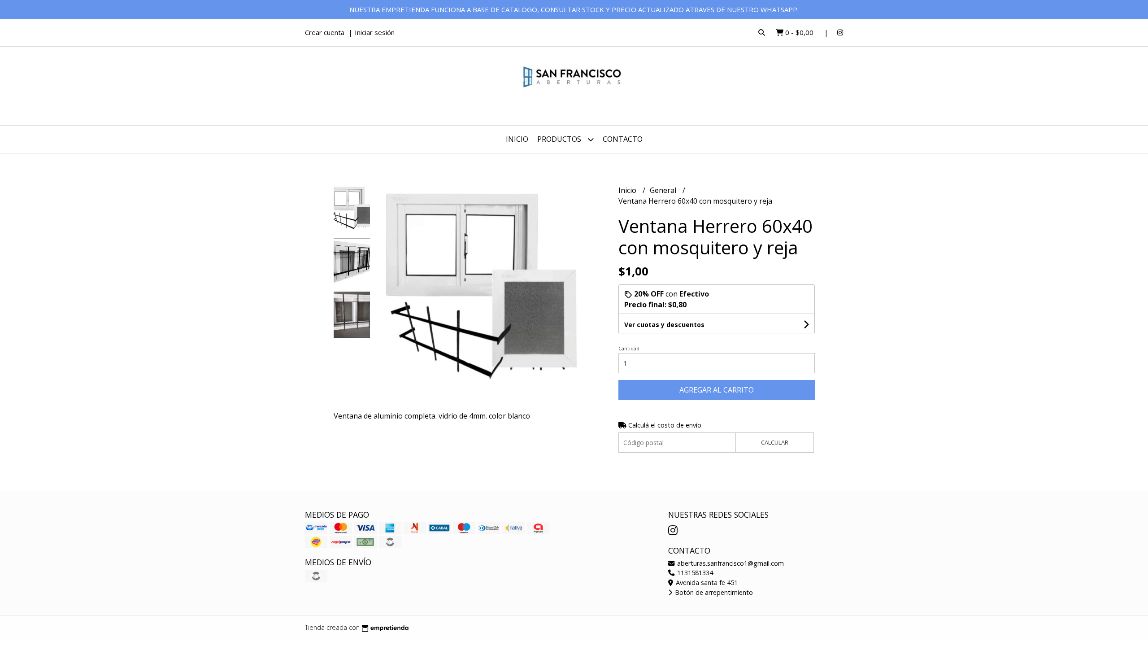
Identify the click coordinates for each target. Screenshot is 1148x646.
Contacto (623, 139)
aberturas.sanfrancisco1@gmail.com (729, 563)
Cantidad (628, 348)
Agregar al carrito (716, 390)
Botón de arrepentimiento (713, 592)
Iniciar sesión (375, 32)
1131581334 (694, 572)
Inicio (517, 139)
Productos (560, 139)
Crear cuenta (324, 32)
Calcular (774, 442)
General (664, 190)
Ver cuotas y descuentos (664, 324)
